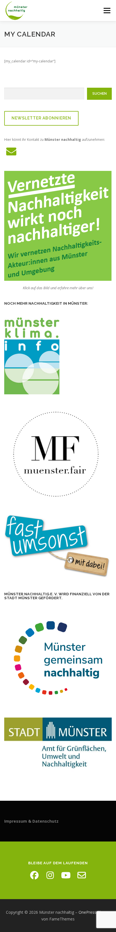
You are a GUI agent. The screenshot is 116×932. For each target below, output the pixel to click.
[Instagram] (50, 875)
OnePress (87, 912)
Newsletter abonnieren (41, 118)
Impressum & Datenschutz (31, 821)
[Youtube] (66, 875)
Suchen (99, 93)
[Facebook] (34, 875)
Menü (106, 10)
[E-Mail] (81, 875)
